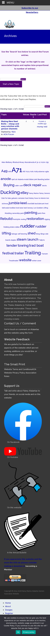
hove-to (37, 198)
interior (43, 198)
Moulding (8, 213)
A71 (17, 170)
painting (30, 213)
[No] (47, 625)
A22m (43, 162)
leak (25, 208)
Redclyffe (16, 219)
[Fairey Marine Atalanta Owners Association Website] (7, 23)
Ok (18, 632)
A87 (24, 171)
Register (9, 613)
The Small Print (14, 364)
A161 (32, 171)
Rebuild (6, 219)
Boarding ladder (43, 179)
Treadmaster (13, 261)
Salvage (14, 234)
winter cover (36, 261)
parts (39, 213)
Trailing (32, 252)
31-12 (39, 162)
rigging (47, 219)
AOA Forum (8, 134)
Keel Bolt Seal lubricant (36, 204)
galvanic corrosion (18, 198)
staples (13, 240)
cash (21, 186)
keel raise (19, 208)
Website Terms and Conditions (18, 369)
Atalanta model (23, 179)
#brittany (9, 162)
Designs (8, 610)
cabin (17, 186)
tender (11, 245)
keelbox (12, 208)
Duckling (10, 192)
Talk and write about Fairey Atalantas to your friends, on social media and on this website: (22, 394)
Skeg (38, 234)
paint (22, 213)
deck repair (32, 185)
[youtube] (44, 18)
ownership (16, 213)
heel (26, 198)
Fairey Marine (34, 193)
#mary (21, 162)
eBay (24, 193)
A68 (9, 171)
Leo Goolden (38, 208)
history (31, 198)
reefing (23, 219)
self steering (22, 234)
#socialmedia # (30, 162)
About (8, 606)
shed (32, 233)
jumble (14, 203)
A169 (36, 171)
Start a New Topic (11, 84)
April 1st (14, 179)
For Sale (8, 198)
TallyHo (42, 240)
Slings (42, 234)
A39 (47, 162)
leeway (30, 208)
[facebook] (40, 18)
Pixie (43, 213)
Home (8, 603)
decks (44, 186)
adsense (41, 171)
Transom (44, 254)
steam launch (27, 239)
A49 (4, 171)
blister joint (33, 179)
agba (47, 171)
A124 (28, 171)
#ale (3, 162)
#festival (16, 162)
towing (23, 245)
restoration (35, 219)
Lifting (45, 208)
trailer (19, 253)
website (25, 260)
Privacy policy (28, 632)
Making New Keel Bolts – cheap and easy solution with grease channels (10, 125)
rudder (27, 226)
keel (23, 203)
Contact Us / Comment (20, 323)
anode (6, 179)
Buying (8, 185)
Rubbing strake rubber (12, 227)
